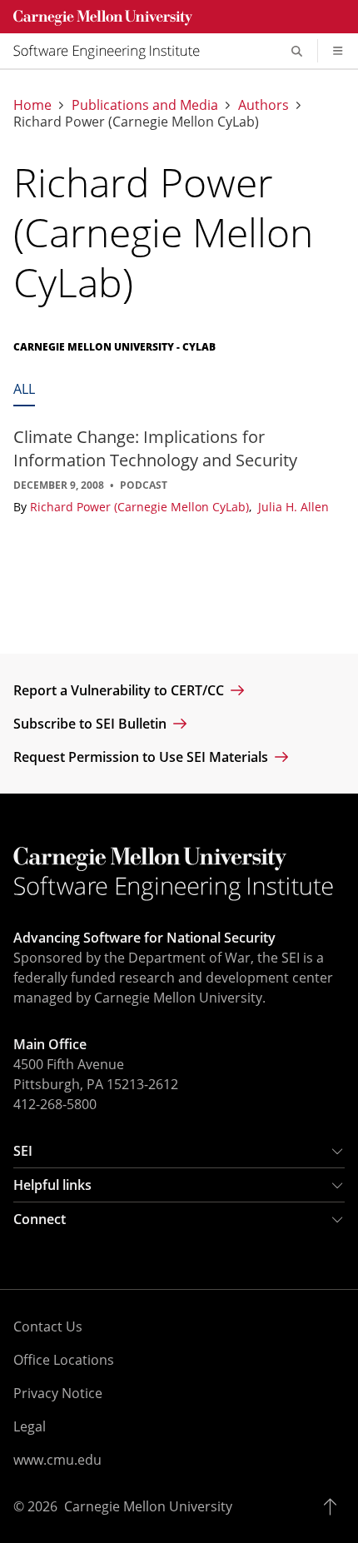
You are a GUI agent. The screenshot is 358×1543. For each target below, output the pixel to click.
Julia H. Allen (293, 507)
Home (32, 105)
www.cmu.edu (57, 1460)
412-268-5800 (55, 1104)
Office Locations (63, 1360)
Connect (39, 1219)
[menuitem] (113, 51)
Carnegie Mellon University (148, 1506)
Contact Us (47, 1326)
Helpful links (52, 1185)
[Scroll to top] (334, 1506)
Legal (29, 1426)
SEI (22, 1151)
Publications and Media (145, 105)
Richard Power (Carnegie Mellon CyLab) (141, 507)
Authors (263, 105)
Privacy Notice (57, 1393)
